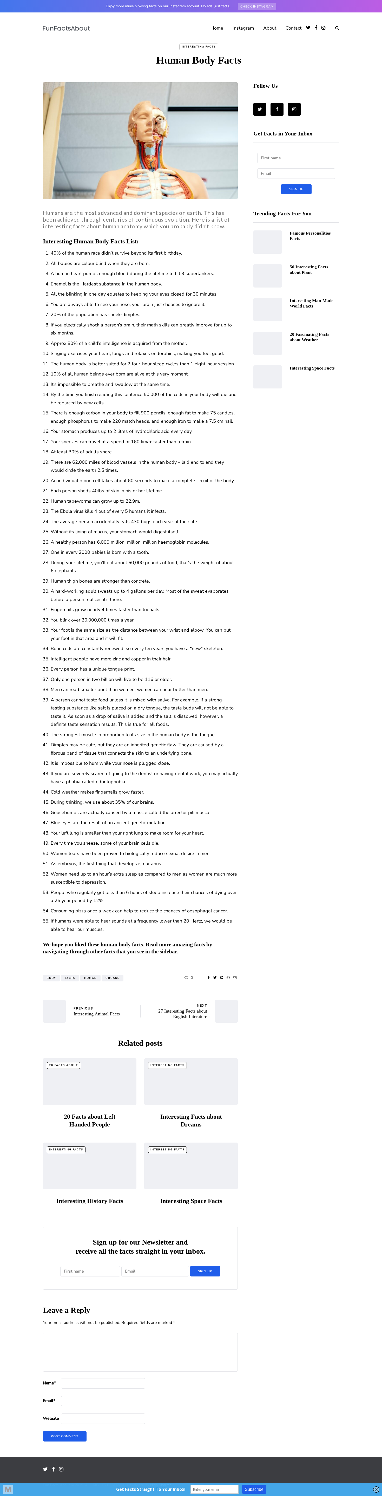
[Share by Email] (17, 1018)
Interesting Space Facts (191, 1201)
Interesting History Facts (89, 1201)
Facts (70, 978)
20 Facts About (63, 1065)
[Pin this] (17, 992)
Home (216, 28)
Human (90, 978)
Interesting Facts (199, 47)
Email (49, 1401)
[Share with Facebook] (17, 966)
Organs (113, 978)
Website (51, 1418)
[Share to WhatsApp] (17, 1005)
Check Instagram (257, 6)
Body (51, 978)
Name (49, 1383)
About (269, 28)
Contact (293, 28)
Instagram (243, 28)
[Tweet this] (17, 979)
